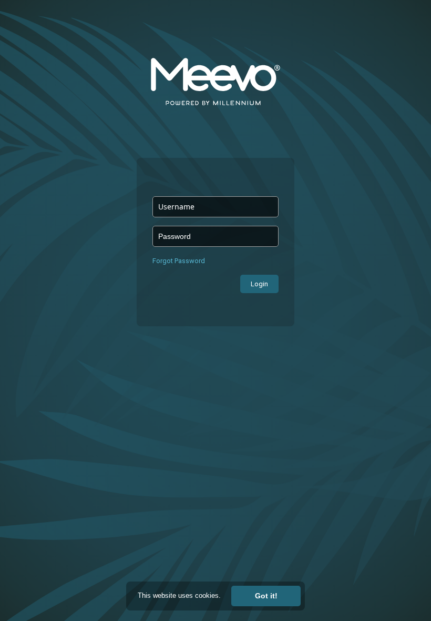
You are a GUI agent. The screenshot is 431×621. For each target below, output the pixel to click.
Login (259, 284)
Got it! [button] (266, 596)
